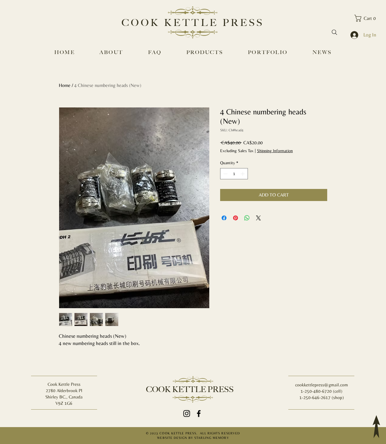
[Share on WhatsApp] (247, 218)
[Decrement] (225, 173)
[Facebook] (198, 413)
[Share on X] (258, 218)
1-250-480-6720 (317, 391)
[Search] (334, 32)
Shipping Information (275, 150)
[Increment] (243, 173)
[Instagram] (186, 413)
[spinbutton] (234, 173)
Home (65, 85)
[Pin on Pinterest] (235, 218)
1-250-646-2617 (315, 397)
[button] (367, 18)
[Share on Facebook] (224, 218)
